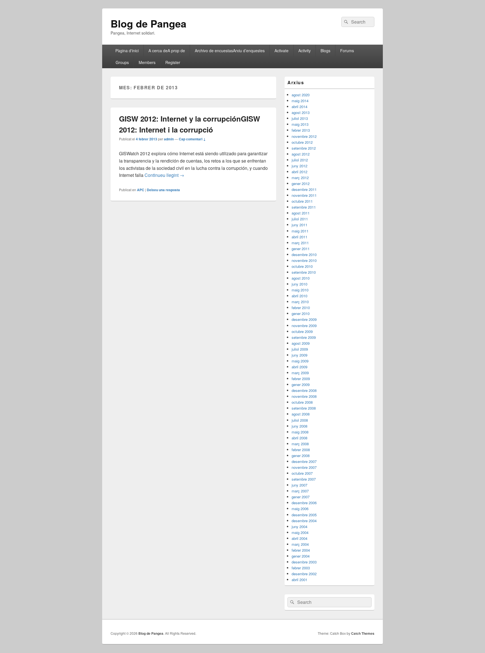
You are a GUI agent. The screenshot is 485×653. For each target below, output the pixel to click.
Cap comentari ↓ (192, 138)
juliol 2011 (300, 219)
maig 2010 (300, 290)
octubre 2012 (302, 142)
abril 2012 (299, 171)
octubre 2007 (302, 473)
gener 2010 (301, 313)
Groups (122, 62)
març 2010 (300, 301)
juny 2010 (299, 284)
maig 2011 (300, 231)
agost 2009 (301, 343)
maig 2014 (300, 100)
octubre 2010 (302, 266)
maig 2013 (300, 124)
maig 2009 (300, 361)
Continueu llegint (164, 175)
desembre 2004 (304, 520)
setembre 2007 (304, 479)
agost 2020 (301, 94)
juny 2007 (299, 485)
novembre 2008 (304, 396)
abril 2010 (299, 295)
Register (172, 62)
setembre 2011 (304, 207)
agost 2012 (301, 154)
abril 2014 (299, 106)
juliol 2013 (300, 118)
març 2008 (300, 443)
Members (147, 62)
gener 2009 (301, 384)
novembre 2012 (304, 136)
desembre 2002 (304, 573)
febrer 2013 (301, 130)
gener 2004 (301, 556)
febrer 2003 (301, 567)
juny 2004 (299, 526)
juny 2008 (299, 426)
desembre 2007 (304, 461)
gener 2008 (301, 455)
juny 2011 (299, 224)
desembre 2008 (304, 390)
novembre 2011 (304, 195)
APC (140, 189)
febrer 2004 (301, 550)
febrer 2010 (301, 307)
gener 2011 (301, 248)
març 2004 (300, 544)
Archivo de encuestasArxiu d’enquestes (230, 50)
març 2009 (300, 372)
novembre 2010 (304, 260)
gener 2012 (301, 183)
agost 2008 (301, 414)
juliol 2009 (300, 349)
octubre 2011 (302, 201)
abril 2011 (299, 236)
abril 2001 (299, 579)
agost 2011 (301, 213)
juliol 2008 (300, 420)
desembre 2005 (304, 514)
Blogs (325, 50)
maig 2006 (300, 508)
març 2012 (300, 177)
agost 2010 (301, 278)
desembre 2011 (304, 189)
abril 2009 (299, 366)
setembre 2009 (304, 337)
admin (169, 138)
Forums (347, 50)
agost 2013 (301, 112)
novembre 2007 (304, 467)
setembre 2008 (304, 408)
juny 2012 (299, 165)
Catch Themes (362, 633)
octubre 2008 (302, 402)
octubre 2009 (302, 331)
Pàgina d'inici (127, 50)
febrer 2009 (301, 378)
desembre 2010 (304, 254)
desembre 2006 (304, 502)
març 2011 (300, 242)
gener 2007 (301, 496)
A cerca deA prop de (166, 50)
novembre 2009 (304, 325)
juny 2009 (299, 355)
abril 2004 (299, 538)
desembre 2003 (304, 562)
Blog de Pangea (148, 23)
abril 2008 (299, 437)
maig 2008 (300, 432)
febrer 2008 (301, 449)
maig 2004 (300, 532)
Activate (281, 50)
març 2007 (300, 491)
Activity (304, 50)
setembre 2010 (304, 272)
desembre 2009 (304, 319)
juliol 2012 (300, 160)
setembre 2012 (304, 148)
